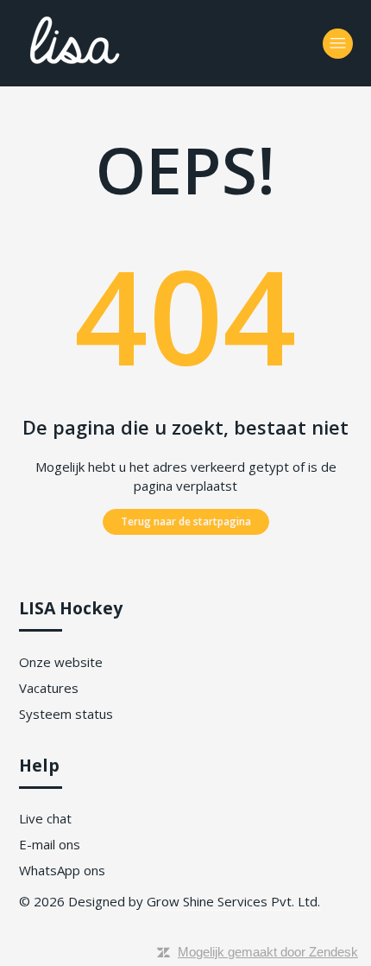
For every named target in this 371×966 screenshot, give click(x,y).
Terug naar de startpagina (186, 521)
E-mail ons (49, 844)
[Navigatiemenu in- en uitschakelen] (338, 44)
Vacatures (49, 687)
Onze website (61, 661)
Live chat (45, 818)
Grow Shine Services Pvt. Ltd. (233, 901)
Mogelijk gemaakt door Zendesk (268, 951)
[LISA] (122, 70)
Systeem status (66, 713)
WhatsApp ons (62, 870)
